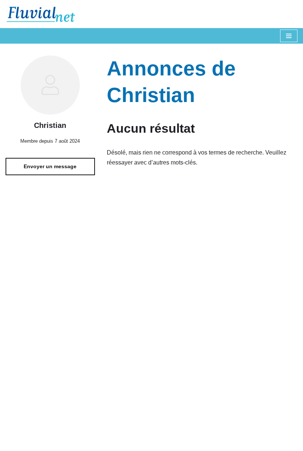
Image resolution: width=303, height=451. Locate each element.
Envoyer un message (50, 166)
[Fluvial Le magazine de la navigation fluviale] (44, 14)
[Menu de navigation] (288, 36)
